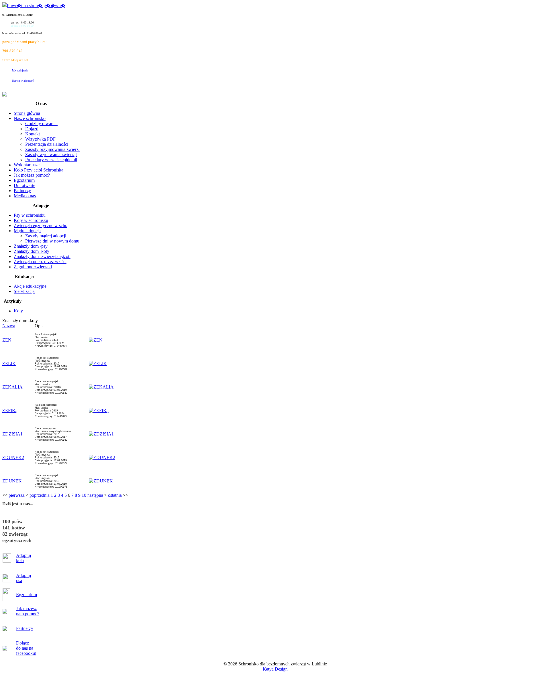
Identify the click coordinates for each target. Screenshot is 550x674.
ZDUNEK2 (13, 457)
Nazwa (8, 325)
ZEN (6, 340)
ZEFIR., (9, 410)
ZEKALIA (12, 387)
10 (84, 495)
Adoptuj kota (23, 558)
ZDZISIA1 (12, 433)
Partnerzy (24, 628)
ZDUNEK (12, 480)
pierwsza (17, 495)
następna (95, 495)
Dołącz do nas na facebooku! (26, 648)
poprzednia (40, 495)
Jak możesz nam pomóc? (27, 611)
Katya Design (275, 669)
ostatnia (115, 495)
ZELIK (9, 363)
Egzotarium (26, 594)
